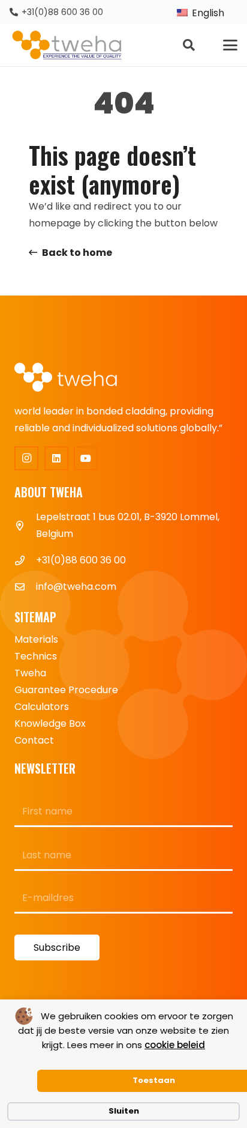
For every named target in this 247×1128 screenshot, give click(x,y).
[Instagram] (26, 458)
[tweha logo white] (74, 378)
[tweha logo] (67, 45)
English (206, 13)
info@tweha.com (76, 586)
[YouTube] (86, 458)
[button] (189, 45)
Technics (35, 656)
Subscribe (57, 947)
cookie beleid (174, 1045)
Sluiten (124, 1111)
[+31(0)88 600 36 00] (25, 560)
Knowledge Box (50, 723)
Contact (34, 740)
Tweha (30, 673)
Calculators (41, 707)
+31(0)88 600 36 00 (81, 560)
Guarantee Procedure (66, 690)
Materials (36, 639)
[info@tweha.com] (25, 587)
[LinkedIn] (56, 458)
